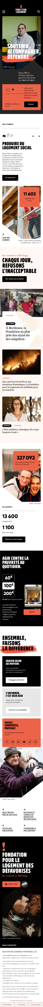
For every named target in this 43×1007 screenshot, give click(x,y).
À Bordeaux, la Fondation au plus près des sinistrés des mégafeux (18, 333)
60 (8, 577)
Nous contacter (9, 945)
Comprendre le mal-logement (30, 830)
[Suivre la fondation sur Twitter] (35, 742)
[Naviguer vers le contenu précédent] (33, 136)
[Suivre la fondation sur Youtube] (24, 742)
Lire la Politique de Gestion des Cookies (15, 997)
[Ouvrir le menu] (3, 12)
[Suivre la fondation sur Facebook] (7, 742)
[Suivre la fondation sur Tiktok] (30, 742)
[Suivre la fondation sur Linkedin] (18, 742)
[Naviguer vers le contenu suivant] (39, 136)
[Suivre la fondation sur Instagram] (12, 742)
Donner (31, 104)
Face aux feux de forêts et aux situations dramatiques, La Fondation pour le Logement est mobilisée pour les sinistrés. (20, 385)
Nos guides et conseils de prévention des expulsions (30, 816)
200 (9, 593)
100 (9, 585)
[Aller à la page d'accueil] (3, 851)
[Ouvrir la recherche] (39, 11)
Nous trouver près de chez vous (9, 814)
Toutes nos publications (7, 830)
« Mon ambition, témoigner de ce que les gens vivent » (20, 430)
